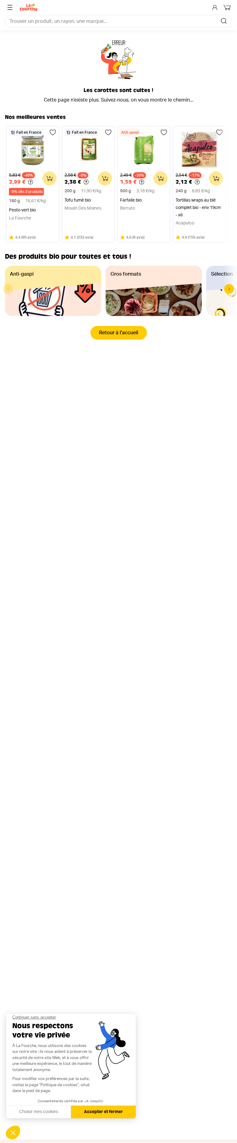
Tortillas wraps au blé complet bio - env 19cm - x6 (198, 207)
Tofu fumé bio (77, 200)
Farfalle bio (131, 200)
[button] (229, 289)
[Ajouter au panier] (49, 178)
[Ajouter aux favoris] (52, 132)
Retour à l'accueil (118, 332)
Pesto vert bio (22, 210)
